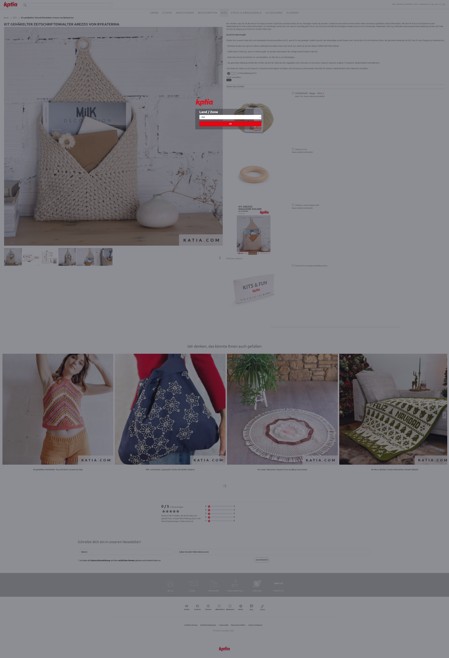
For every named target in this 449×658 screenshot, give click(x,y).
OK (230, 124)
